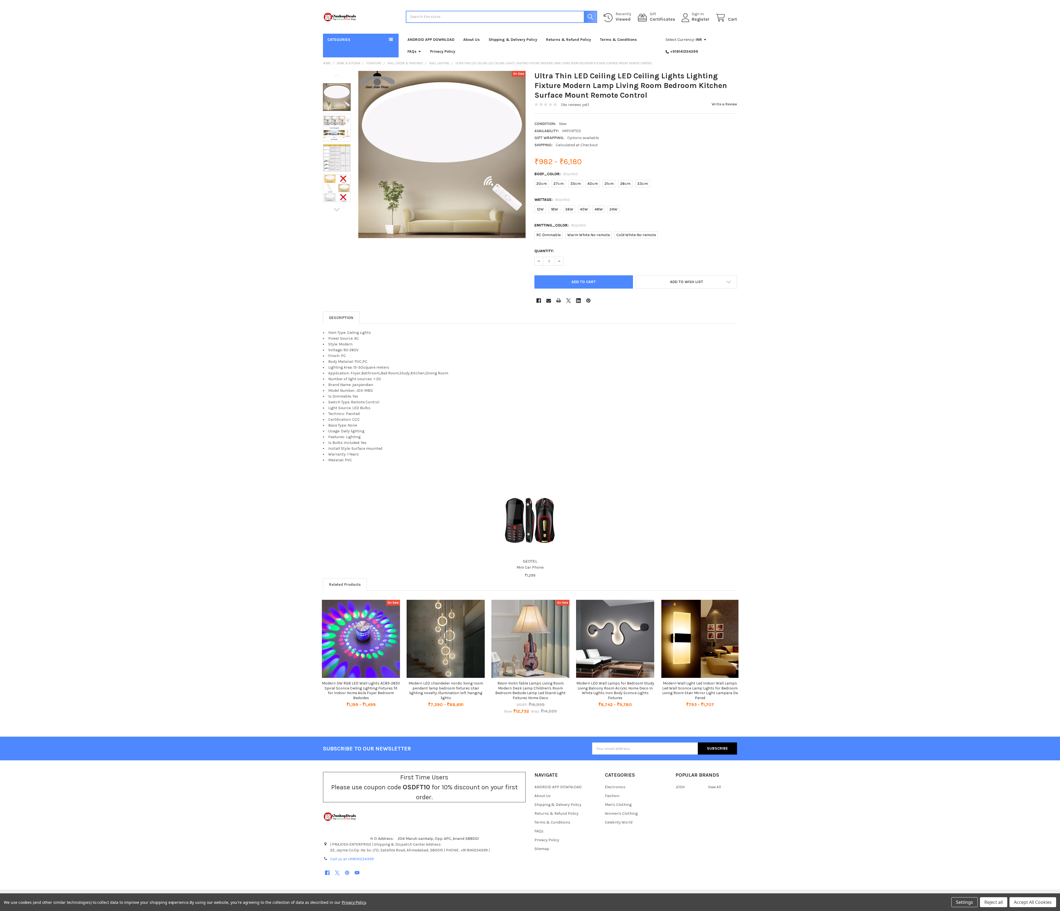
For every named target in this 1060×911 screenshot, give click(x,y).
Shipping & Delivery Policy (513, 39)
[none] (442, 154)
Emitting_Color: (560, 225)
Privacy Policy (442, 51)
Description (341, 317)
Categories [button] (338, 39)
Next (337, 209)
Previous (337, 76)
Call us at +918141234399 (352, 859)
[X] (568, 300)
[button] (686, 282)
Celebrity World (618, 822)
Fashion (612, 795)
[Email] (548, 300)
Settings (964, 902)
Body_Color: (556, 174)
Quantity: (544, 251)
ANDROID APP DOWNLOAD (430, 39)
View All (714, 787)
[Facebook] (538, 300)
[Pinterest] (588, 300)
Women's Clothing (621, 813)
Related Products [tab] (345, 584)
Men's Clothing (618, 804)
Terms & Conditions (618, 39)
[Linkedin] (578, 300)
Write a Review (724, 104)
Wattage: (552, 199)
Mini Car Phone (530, 567)
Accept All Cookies (1033, 902)
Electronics (615, 787)
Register (700, 19)
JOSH (680, 787)
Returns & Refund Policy (568, 39)
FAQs (412, 51)
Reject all (993, 902)
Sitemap (541, 848)
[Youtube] (357, 873)
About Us (471, 39)
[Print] (558, 300)
